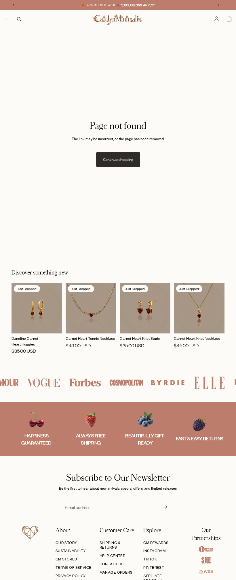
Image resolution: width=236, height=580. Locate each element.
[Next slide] (56, 308)
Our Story (66, 542)
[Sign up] (165, 507)
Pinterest (153, 567)
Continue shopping (118, 159)
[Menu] (6, 19)
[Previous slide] (18, 308)
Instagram (154, 550)
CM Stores (66, 559)
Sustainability (71, 550)
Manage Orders (116, 572)
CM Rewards (155, 542)
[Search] (19, 19)
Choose (112, 324)
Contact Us (112, 563)
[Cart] (229, 19)
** (138, 5)
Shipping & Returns (110, 545)
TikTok (150, 559)
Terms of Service (74, 567)
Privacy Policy (71, 575)
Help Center (112, 555)
